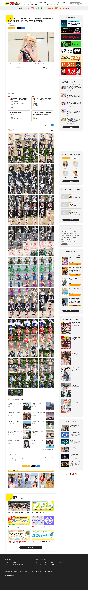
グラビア (58, 2)
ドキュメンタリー (16, 564)
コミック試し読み (48, 4)
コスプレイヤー (64, 241)
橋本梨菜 (67, 235)
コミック (64, 2)
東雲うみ (76, 235)
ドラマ (29, 2)
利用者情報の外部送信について (49, 571)
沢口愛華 (66, 233)
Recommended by (46, 449)
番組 (32, 4)
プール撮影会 (63, 237)
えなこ (62, 233)
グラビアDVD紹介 (64, 243)
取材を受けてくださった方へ (18, 571)
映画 (41, 2)
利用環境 (26, 571)
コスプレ (69, 241)
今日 (66, 158)
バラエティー (36, 2)
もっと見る (30, 547)
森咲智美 (62, 235)
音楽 (45, 2)
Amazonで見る (75, 264)
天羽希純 (75, 231)
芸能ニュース (10, 11)
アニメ (14, 562)
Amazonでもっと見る (70, 310)
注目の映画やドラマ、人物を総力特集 (15, 498)
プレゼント (55, 4)
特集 (28, 4)
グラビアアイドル (64, 231)
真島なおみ (75, 241)
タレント (37, 4)
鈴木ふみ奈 (69, 237)
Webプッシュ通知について (39, 571)
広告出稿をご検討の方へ (8, 571)
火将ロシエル (68, 239)
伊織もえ (74, 237)
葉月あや (71, 235)
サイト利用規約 (31, 571)
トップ (24, 4)
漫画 (41, 4)
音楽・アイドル (62, 562)
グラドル (70, 231)
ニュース (25, 2)
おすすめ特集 (12, 497)
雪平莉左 (62, 239)
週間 (75, 158)
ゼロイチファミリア (73, 233)
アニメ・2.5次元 (51, 2)
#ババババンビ (74, 239)
